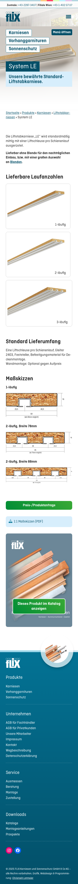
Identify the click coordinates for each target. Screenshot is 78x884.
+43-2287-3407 (27, 5)
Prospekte (13, 835)
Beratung (12, 787)
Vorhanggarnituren (27, 41)
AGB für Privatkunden (21, 728)
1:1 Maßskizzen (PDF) (28, 522)
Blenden (16, 162)
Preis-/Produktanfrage (39, 505)
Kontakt (11, 745)
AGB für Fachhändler (20, 723)
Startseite (12, 113)
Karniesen (19, 33)
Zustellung (13, 798)
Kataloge (12, 823)
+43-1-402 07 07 (62, 5)
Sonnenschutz (23, 49)
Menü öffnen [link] (62, 32)
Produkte (28, 113)
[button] (68, 874)
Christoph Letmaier (22, 878)
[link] (68, 19)
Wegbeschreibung (18, 751)
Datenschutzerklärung (21, 756)
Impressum (14, 739)
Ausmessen (14, 781)
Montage (12, 793)
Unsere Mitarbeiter (18, 734)
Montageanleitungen (20, 829)
